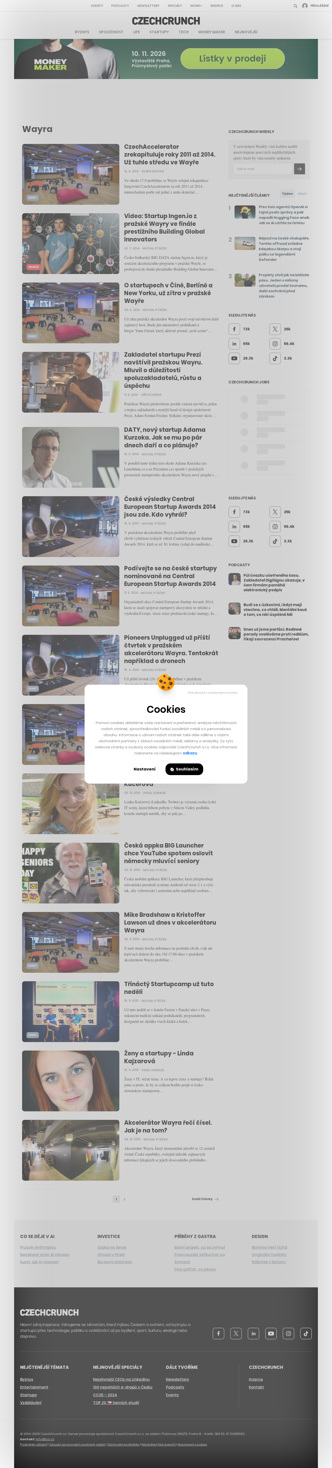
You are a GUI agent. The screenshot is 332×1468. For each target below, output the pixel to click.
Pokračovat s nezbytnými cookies (213, 693)
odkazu (190, 753)
